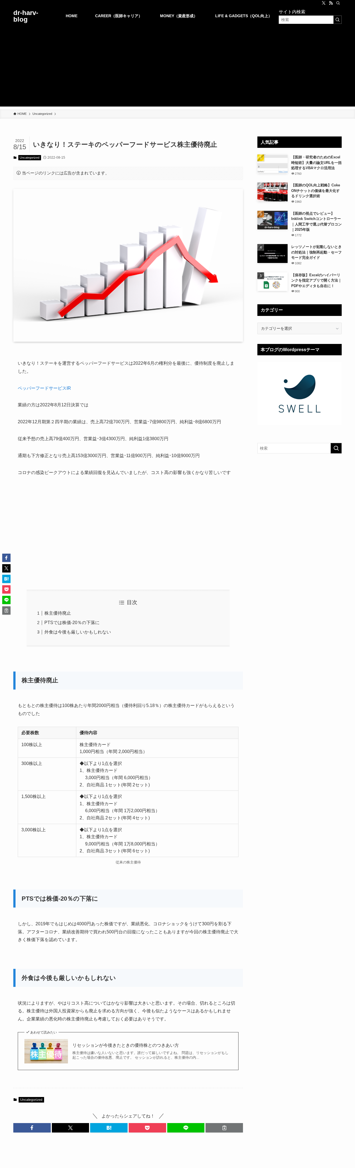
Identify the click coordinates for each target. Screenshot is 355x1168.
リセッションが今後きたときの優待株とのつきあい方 (125, 1045)
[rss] (330, 3)
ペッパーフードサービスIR (44, 388)
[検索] (338, 3)
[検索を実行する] (337, 20)
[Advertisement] (177, 68)
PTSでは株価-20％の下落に (72, 622)
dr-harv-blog (25, 16)
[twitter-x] (323, 3)
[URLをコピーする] (224, 1127)
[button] (32, 1127)
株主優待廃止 (57, 613)
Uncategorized (29, 157)
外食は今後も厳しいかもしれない (77, 632)
